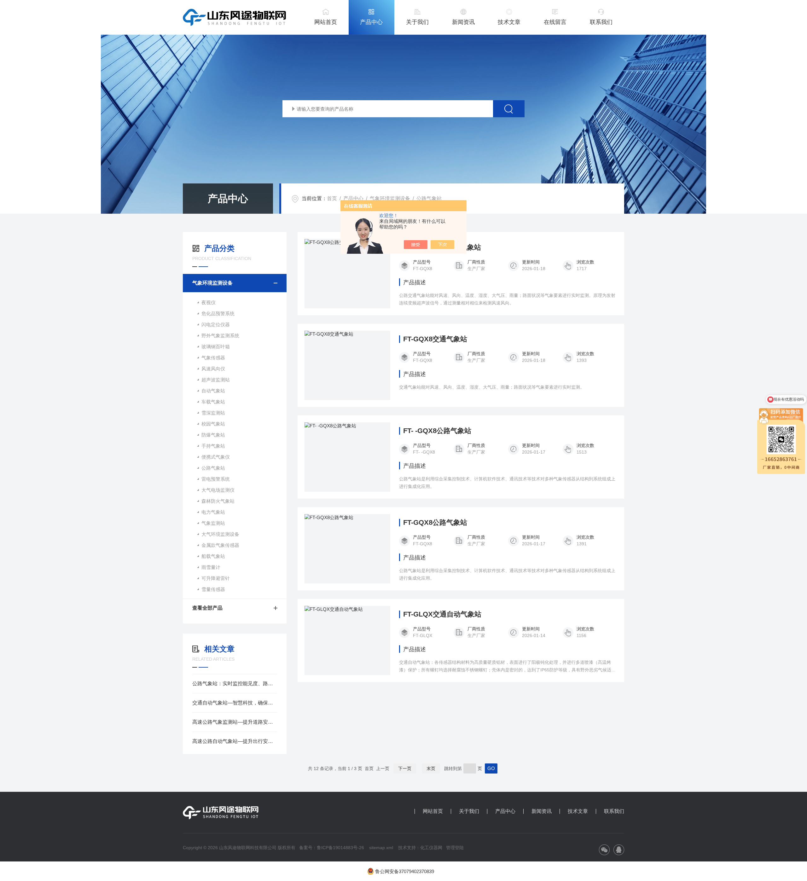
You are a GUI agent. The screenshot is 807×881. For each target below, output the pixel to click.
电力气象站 (213, 512)
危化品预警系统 (218, 313)
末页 (431, 768)
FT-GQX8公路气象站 (435, 522)
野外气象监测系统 (220, 335)
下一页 (404, 768)
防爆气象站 (213, 435)
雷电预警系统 (215, 479)
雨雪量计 (210, 567)
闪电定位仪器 (215, 324)
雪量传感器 (213, 589)
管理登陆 (455, 847)
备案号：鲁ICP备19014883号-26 (331, 847)
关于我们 (417, 22)
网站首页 (325, 22)
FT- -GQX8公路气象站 (437, 431)
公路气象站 (429, 198)
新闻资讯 (463, 22)
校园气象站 (213, 423)
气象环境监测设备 (390, 198)
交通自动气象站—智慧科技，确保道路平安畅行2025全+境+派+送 (234, 702)
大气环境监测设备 (220, 534)
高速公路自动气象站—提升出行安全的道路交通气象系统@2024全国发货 (234, 741)
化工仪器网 (431, 847)
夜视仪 (208, 302)
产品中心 (371, 22)
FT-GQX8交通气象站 (435, 339)
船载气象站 (213, 556)
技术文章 (509, 22)
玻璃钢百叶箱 (215, 346)
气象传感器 (213, 357)
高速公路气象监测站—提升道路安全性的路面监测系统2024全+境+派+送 (234, 722)
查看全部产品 (207, 608)
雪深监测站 (213, 412)
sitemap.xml (381, 847)
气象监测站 (213, 523)
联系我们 (601, 22)
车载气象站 (213, 401)
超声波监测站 (215, 379)
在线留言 (555, 22)
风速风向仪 (213, 368)
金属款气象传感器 (220, 545)
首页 (332, 198)
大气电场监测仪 (218, 490)
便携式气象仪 (215, 457)
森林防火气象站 (218, 501)
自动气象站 (213, 390)
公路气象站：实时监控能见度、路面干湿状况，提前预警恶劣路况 (234, 683)
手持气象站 (213, 446)
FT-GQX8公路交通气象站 (442, 247)
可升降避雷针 (215, 578)
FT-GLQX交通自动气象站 (442, 614)
